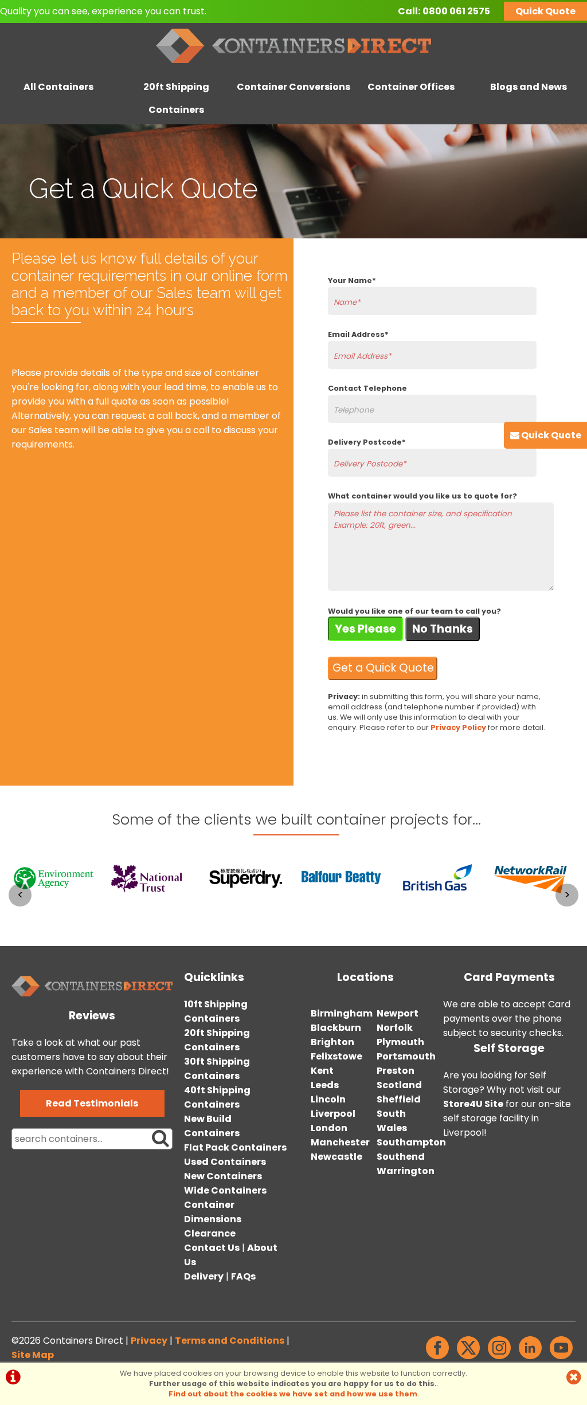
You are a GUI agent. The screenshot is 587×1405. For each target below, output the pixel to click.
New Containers (223, 1176)
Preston (395, 1070)
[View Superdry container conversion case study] (246, 911)
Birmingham (342, 1013)
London (329, 1128)
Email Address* (358, 334)
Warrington (406, 1171)
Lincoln (328, 1099)
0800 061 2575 (456, 11)
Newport (397, 1013)
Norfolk (395, 1027)
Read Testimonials (92, 1103)
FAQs (243, 1276)
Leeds (325, 1085)
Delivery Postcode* (367, 442)
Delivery (204, 1276)
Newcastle (336, 1156)
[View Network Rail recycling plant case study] (533, 911)
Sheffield (399, 1099)
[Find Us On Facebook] (437, 1358)
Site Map (32, 1354)
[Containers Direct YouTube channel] (561, 1358)
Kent (322, 1070)
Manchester (340, 1142)
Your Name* (352, 280)
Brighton (332, 1042)
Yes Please (365, 629)
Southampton (411, 1142)
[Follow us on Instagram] (499, 1358)
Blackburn (336, 1027)
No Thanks (442, 629)
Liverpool (333, 1113)
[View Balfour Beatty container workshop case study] (341, 911)
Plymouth (400, 1042)
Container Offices (411, 86)
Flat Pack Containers (235, 1147)
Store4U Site (473, 1103)
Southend (401, 1156)
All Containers (58, 86)
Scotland (399, 1085)
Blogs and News (528, 86)
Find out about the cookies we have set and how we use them (293, 1394)
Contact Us (212, 1247)
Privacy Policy (458, 727)
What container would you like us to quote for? (422, 496)
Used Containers (225, 1161)
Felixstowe (336, 1056)
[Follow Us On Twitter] (468, 1358)
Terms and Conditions (229, 1340)
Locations (365, 977)
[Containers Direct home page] (293, 65)
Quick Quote (545, 11)
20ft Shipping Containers (176, 98)
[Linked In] (530, 1358)
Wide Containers (225, 1190)
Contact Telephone (367, 388)
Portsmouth (406, 1056)
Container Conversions (293, 86)
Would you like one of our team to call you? (414, 611)
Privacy (149, 1340)
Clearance (210, 1233)
